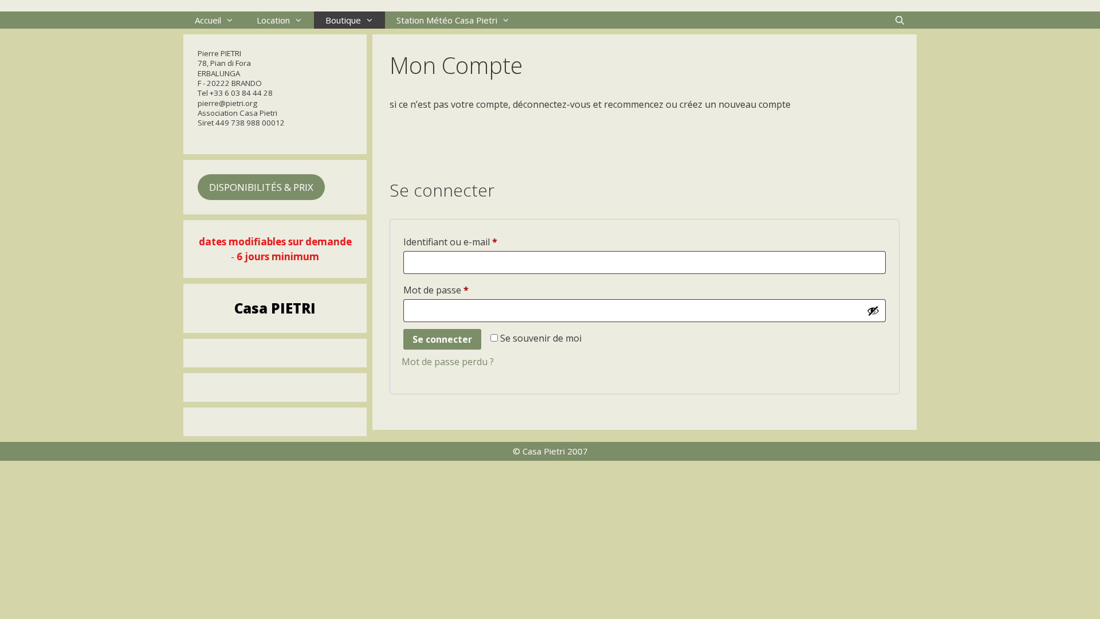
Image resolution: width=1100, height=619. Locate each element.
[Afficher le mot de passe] (873, 310)
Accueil (208, 20)
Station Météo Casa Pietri (446, 20)
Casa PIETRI (275, 308)
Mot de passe (460, 289)
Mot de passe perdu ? (448, 361)
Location (273, 20)
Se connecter (442, 339)
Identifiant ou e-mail (474, 241)
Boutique (343, 20)
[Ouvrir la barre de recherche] (900, 20)
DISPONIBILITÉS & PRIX (261, 187)
